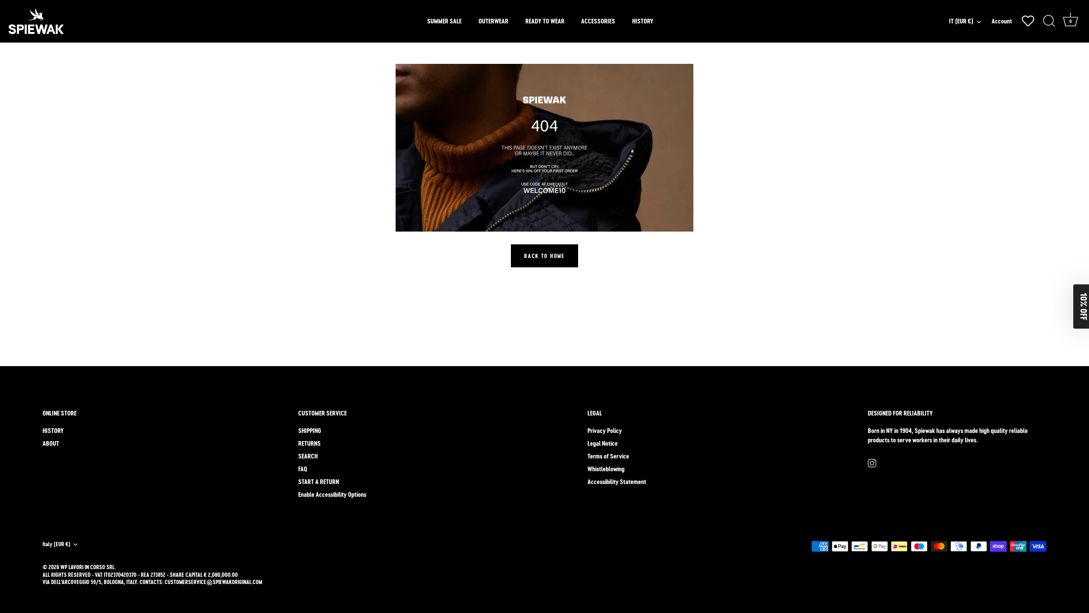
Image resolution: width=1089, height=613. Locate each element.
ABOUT (51, 443)
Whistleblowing (605, 468)
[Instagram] (872, 462)
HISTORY (642, 21)
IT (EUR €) (961, 21)
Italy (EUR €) (57, 544)
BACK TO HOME (544, 256)
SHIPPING (309, 430)
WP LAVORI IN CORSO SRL (87, 567)
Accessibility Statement (616, 481)
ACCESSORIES (598, 21)
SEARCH (308, 456)
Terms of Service (608, 456)
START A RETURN (318, 481)
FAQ (302, 468)
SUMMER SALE (444, 21)
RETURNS (309, 443)
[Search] (1049, 21)
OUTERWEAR (493, 21)
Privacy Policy (604, 430)
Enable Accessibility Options (332, 494)
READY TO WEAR (544, 21)
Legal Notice (602, 443)
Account (1002, 21)
